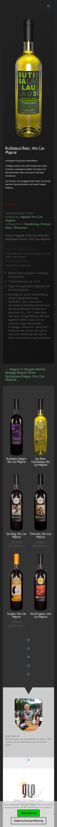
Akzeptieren (28, 813)
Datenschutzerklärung (28, 820)
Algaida (25, 217)
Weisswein (20, 227)
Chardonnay (31, 224)
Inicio (8, 235)
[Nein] (53, 814)
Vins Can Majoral (37, 235)
